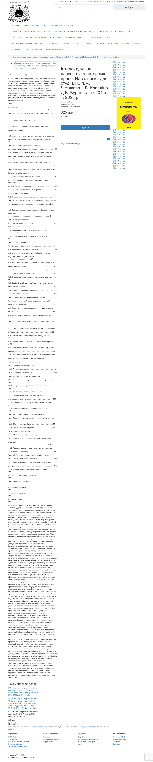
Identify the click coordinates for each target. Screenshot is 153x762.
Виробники (82, 737)
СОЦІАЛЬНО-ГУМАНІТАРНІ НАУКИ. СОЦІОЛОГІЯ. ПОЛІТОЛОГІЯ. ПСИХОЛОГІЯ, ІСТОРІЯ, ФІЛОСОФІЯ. (53, 31)
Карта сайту (48, 741)
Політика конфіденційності (18, 741)
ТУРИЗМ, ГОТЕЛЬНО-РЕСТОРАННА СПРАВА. (116, 31)
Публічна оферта (15, 744)
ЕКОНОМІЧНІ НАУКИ (73, 37)
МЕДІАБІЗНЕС (17, 49)
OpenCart (20, 755)
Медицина (16, 25)
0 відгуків (64, 143)
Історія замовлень (120, 739)
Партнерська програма (87, 741)
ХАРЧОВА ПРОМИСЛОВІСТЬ (57, 49)
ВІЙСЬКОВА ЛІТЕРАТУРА (22, 37)
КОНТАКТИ (53, 43)
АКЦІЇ (89, 43)
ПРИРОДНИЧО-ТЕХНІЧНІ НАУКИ (48, 37)
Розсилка (116, 744)
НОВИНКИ (65, 43)
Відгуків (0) (22, 75)
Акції (80, 744)
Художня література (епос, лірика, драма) (28, 43)
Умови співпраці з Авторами (118, 43)
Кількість (65, 116)
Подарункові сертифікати (88, 739)
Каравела (73, 102)
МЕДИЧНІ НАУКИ (58, 25)
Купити (85, 127)
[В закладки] (62, 63)
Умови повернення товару (18, 746)
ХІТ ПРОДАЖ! (78, 43)
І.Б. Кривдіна (83, 726)
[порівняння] (65, 63)
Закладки (116, 741)
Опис (12, 75)
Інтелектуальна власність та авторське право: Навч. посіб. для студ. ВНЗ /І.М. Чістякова (42, 726)
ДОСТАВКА (99, 43)
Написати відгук (75, 143)
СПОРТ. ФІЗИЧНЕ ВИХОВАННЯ (97, 37)
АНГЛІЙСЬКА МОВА (34, 49)
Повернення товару (51, 739)
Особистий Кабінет (120, 737)
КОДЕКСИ (137, 43)
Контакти (46, 737)
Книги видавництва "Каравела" (36, 25)
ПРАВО (71, 25)
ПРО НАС (12, 737)
